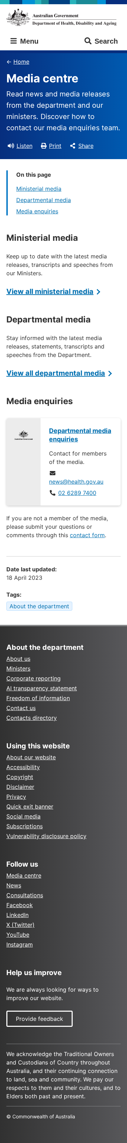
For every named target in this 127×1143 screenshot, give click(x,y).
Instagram (19, 944)
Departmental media (43, 199)
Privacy (16, 796)
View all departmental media (55, 373)
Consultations (24, 895)
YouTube (17, 934)
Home (21, 61)
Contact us (21, 707)
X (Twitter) (20, 924)
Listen (24, 145)
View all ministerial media (49, 291)
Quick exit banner (29, 806)
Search (106, 41)
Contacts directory (31, 717)
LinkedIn (17, 914)
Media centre (23, 875)
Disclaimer (20, 786)
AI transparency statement (41, 688)
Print (55, 145)
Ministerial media (38, 188)
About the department (39, 606)
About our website (31, 757)
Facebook (19, 905)
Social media (23, 816)
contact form (87, 535)
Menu (28, 41)
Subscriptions (24, 826)
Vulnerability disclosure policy (46, 836)
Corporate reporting (33, 678)
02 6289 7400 (77, 492)
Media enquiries (37, 211)
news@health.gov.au (76, 481)
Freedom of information (38, 698)
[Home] (63, 17)
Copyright (19, 776)
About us (18, 658)
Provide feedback (39, 1018)
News (13, 885)
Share (85, 145)
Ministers (18, 668)
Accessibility (23, 767)
